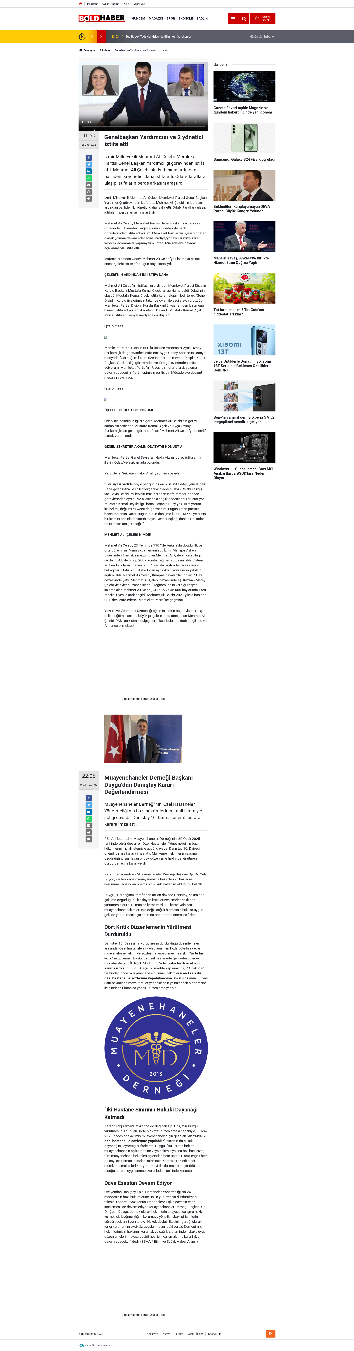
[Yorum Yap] (89, 199)
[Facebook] (89, 158)
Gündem (138, 18)
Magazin (156, 18)
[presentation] (91, 36)
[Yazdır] (89, 192)
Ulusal (126, 699)
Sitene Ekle (139, 3)
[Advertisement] (143, 665)
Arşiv (126, 3)
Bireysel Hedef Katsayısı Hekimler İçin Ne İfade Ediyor (161, 36)
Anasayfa (152, 1334)
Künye (166, 1334)
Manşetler (92, 3)
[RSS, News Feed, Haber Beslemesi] (270, 1334)
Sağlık (202, 18)
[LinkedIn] (89, 171)
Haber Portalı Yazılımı (97, 1345)
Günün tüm (262, 36)
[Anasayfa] (81, 3)
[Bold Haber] (102, 18)
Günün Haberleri (110, 3)
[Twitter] (89, 164)
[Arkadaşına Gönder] (89, 185)
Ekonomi (186, 18)
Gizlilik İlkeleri (196, 1334)
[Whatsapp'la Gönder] (89, 178)
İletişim (179, 1334)
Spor (171, 18)
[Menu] (233, 18)
